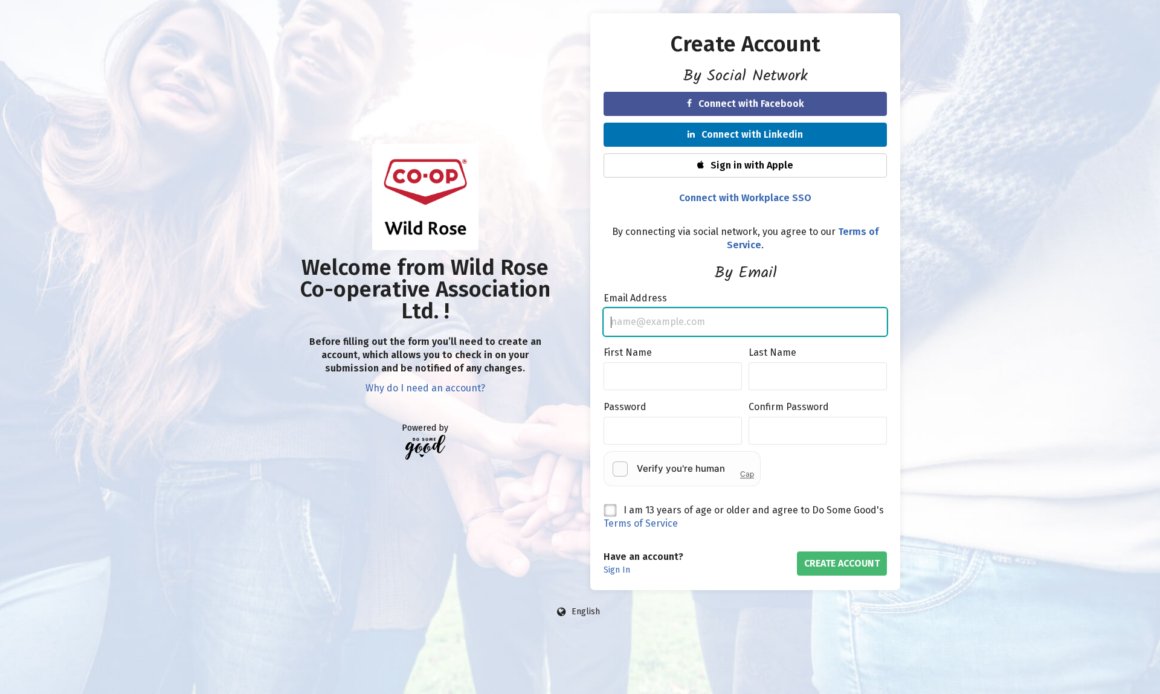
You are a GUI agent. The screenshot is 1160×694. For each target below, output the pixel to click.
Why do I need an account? (425, 388)
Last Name (772, 352)
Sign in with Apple (751, 165)
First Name (628, 352)
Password (625, 407)
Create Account (842, 563)
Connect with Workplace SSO (745, 198)
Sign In (617, 570)
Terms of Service (641, 523)
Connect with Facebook (751, 103)
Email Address (635, 298)
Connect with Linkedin (752, 134)
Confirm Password (789, 407)
